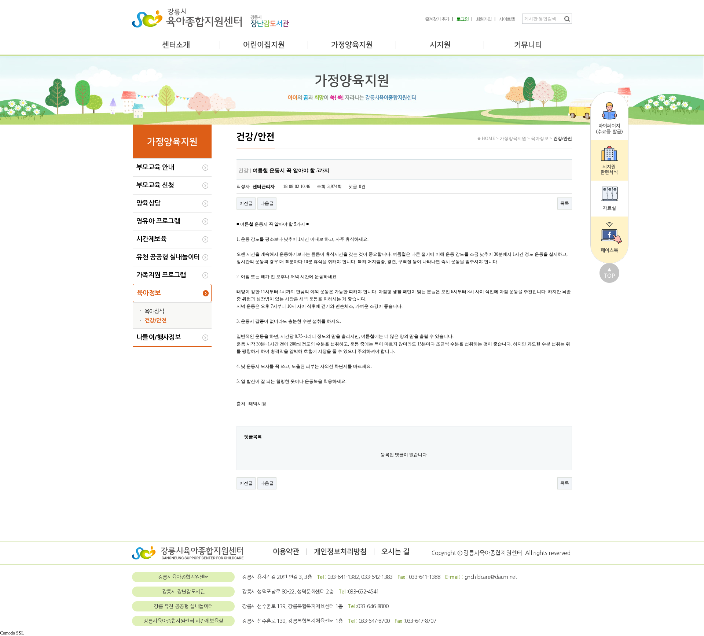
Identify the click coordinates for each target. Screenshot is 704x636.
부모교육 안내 (155, 167)
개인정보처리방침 (340, 551)
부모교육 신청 (155, 185)
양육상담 (148, 203)
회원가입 (484, 19)
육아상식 (154, 311)
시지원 (440, 45)
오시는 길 (395, 551)
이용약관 (286, 551)
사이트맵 (507, 19)
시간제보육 (151, 239)
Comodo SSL (12, 633)
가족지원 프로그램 (161, 275)
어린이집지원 (264, 45)
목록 (564, 203)
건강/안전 (155, 320)
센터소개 (176, 45)
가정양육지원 (352, 45)
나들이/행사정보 (158, 337)
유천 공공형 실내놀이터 (168, 257)
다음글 (267, 203)
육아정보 (149, 293)
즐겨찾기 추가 (437, 19)
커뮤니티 (528, 45)
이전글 (246, 203)
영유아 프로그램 (158, 221)
